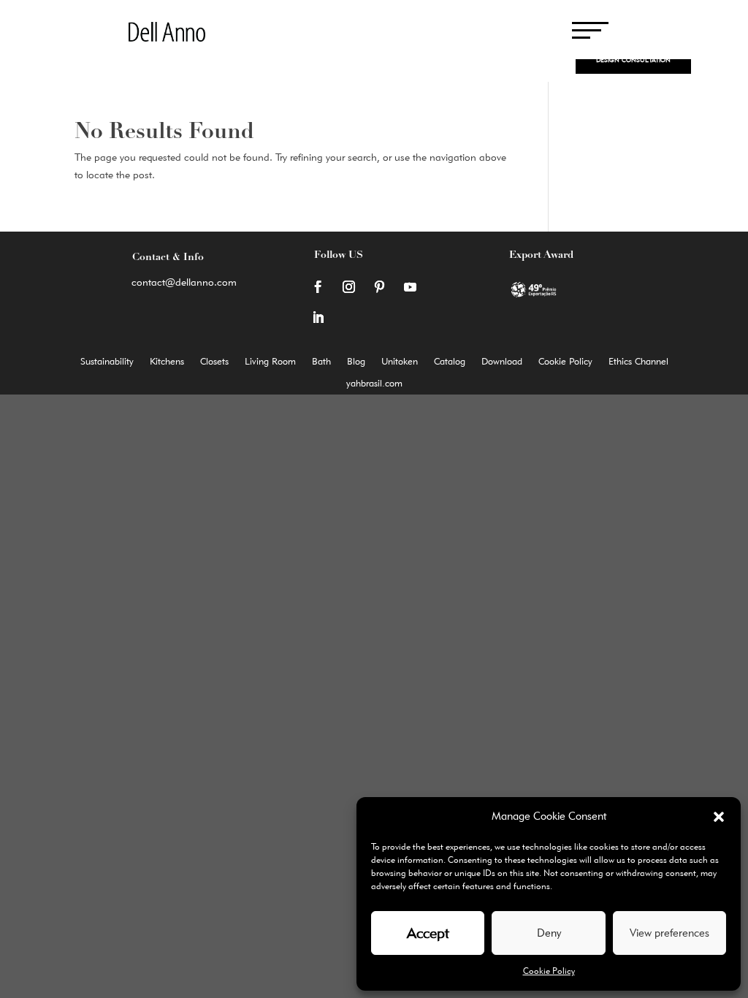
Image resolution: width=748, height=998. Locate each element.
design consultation (633, 60)
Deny (549, 933)
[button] (718, 817)
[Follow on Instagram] (348, 287)
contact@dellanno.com (184, 282)
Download (501, 361)
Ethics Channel (638, 361)
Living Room (270, 361)
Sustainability (107, 361)
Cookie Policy (549, 970)
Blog (356, 361)
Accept (428, 933)
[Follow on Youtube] (409, 287)
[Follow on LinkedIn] (317, 317)
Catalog (449, 361)
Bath (321, 361)
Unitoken (399, 361)
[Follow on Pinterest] (379, 287)
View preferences (669, 933)
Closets (214, 361)
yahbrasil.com (374, 383)
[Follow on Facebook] (317, 287)
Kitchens (167, 361)
